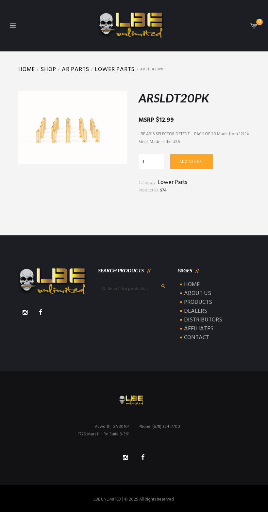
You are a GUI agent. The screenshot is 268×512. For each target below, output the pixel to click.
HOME (192, 284)
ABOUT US (197, 293)
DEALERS (195, 311)
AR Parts (75, 69)
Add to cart (191, 162)
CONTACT (196, 337)
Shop (48, 69)
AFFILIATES (198, 329)
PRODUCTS (198, 302)
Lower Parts (115, 69)
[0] (254, 27)
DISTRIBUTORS (203, 320)
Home (26, 69)
